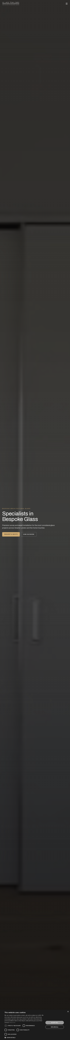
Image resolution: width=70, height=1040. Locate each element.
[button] (24, 1037)
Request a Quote (11, 534)
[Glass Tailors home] (10, 4)
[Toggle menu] (66, 3)
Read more (12, 1022)
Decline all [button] (54, 1027)
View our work (28, 534)
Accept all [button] (54, 1022)
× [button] (68, 1011)
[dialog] (35, 1025)
